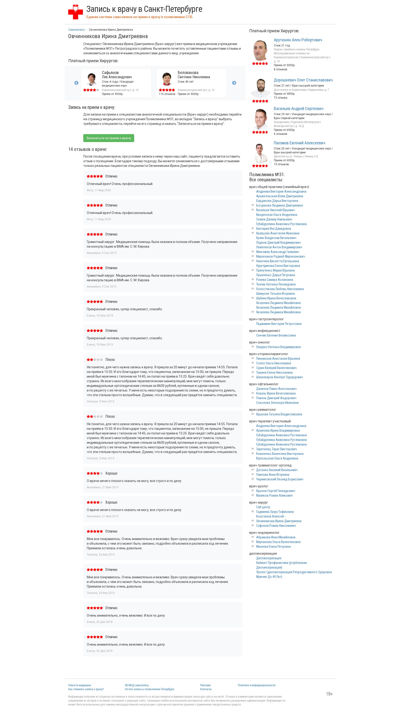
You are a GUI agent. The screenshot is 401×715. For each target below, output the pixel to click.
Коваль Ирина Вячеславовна (276, 393)
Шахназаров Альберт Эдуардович (279, 377)
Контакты (206, 689)
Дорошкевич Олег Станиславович (303, 80)
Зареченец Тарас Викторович (276, 449)
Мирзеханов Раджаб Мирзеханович (280, 256)
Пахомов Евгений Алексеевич (299, 142)
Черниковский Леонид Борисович (279, 479)
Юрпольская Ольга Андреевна (277, 458)
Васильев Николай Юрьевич (275, 210)
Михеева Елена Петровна (273, 546)
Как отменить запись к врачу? (86, 689)
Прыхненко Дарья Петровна (275, 275)
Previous (76, 83)
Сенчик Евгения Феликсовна (276, 335)
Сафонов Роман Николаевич (276, 525)
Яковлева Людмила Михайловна (278, 303)
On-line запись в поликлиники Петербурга (149, 689)
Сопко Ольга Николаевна (273, 363)
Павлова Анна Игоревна (272, 474)
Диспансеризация (268, 558)
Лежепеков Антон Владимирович (279, 247)
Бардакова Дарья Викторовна (277, 201)
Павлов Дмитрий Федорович (276, 398)
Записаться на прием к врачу (108, 138)
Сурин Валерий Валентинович (276, 368)
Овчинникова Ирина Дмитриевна (278, 521)
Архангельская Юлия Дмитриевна (279, 196)
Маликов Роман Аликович (274, 495)
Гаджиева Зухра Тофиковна (275, 512)
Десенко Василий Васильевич (277, 470)
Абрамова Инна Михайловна (275, 537)
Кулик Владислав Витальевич (276, 238)
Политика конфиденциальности (256, 685)
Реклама (205, 685)
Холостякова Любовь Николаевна (280, 289)
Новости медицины (79, 685)
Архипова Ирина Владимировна (278, 430)
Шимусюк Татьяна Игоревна (275, 293)
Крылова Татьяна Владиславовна (279, 414)
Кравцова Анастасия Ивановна (277, 233)
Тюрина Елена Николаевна (274, 372)
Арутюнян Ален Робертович (298, 39)
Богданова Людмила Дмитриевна (279, 205)
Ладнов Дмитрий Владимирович (278, 242)
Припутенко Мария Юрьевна (275, 270)
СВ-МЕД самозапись (137, 685)
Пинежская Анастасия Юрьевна (278, 358)
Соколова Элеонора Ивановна (277, 402)
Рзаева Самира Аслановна (274, 279)
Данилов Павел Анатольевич (276, 389)
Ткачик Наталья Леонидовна (276, 284)
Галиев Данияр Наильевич (274, 219)
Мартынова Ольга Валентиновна (278, 542)
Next (234, 83)
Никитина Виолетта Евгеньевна (277, 261)
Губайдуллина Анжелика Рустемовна (281, 224)
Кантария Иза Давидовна (273, 228)
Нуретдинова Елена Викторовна (278, 266)
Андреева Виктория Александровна (281, 191)
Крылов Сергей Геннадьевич (275, 491)
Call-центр (263, 507)
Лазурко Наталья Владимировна (278, 347)
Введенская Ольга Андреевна (276, 215)
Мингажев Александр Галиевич (277, 252)
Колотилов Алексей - (270, 516)
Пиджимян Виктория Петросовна (279, 324)
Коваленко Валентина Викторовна (280, 454)
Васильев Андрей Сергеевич (298, 108)
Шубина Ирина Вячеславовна (276, 298)
